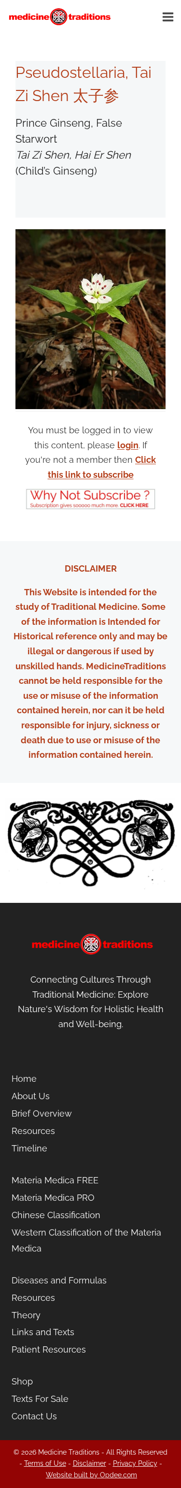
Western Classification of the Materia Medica (86, 1240)
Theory (26, 1315)
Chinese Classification (56, 1215)
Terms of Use (45, 1463)
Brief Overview (42, 1113)
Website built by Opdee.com (91, 1475)
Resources (33, 1131)
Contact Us (34, 1416)
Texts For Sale (40, 1399)
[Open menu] (169, 17)
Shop (22, 1381)
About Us (31, 1096)
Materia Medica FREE (55, 1180)
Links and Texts (43, 1332)
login (128, 445)
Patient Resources (49, 1349)
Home (24, 1079)
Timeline (29, 1148)
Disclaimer (89, 1463)
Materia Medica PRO (53, 1198)
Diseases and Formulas (59, 1280)
